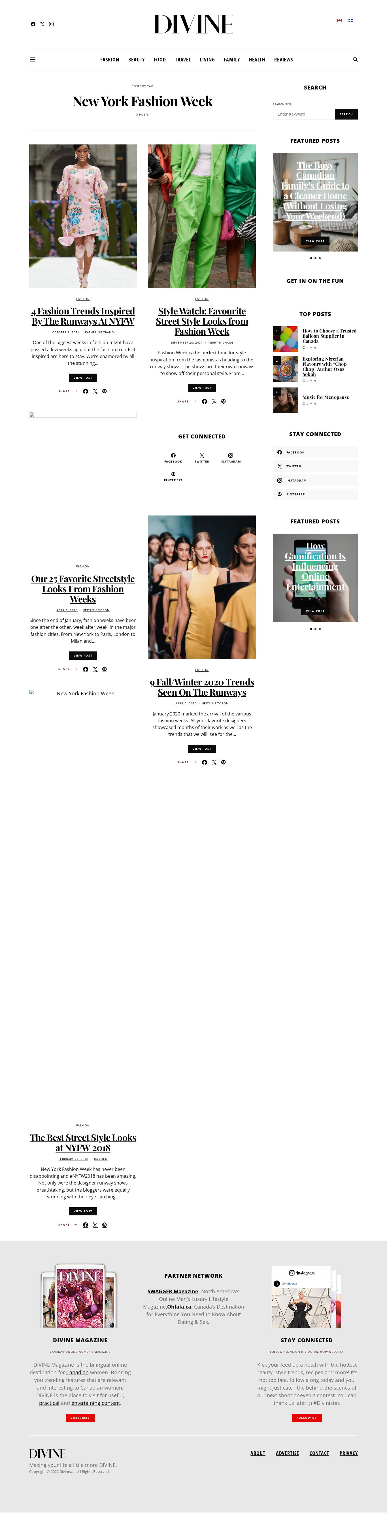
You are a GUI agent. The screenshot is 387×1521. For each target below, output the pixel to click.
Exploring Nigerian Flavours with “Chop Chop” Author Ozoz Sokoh (325, 366)
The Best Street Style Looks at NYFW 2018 (83, 1142)
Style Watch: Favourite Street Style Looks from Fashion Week (202, 320)
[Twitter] (42, 24)
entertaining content (95, 1402)
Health (257, 59)
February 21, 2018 (73, 1159)
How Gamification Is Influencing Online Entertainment (315, 565)
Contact (319, 1453)
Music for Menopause (326, 397)
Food (160, 59)
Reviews (283, 59)
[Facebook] (33, 24)
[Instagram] (51, 24)
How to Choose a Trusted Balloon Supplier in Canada (330, 336)
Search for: (282, 104)
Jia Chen (101, 1159)
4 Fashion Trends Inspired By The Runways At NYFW (83, 315)
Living (207, 59)
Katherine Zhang (99, 332)
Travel (183, 59)
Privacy (349, 1453)
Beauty (136, 59)
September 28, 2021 (187, 342)
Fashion (109, 59)
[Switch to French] (350, 20)
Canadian (77, 1372)
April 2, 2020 (66, 610)
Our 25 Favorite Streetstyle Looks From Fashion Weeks (83, 588)
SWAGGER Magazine (173, 1291)
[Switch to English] (339, 20)
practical (49, 1402)
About (257, 1453)
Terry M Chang (221, 342)
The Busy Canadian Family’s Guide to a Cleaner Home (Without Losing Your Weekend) (315, 190)
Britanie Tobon (96, 610)
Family (232, 59)
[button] (311, 258)
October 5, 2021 (65, 332)
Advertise (287, 1453)
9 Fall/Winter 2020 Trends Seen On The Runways (202, 687)
